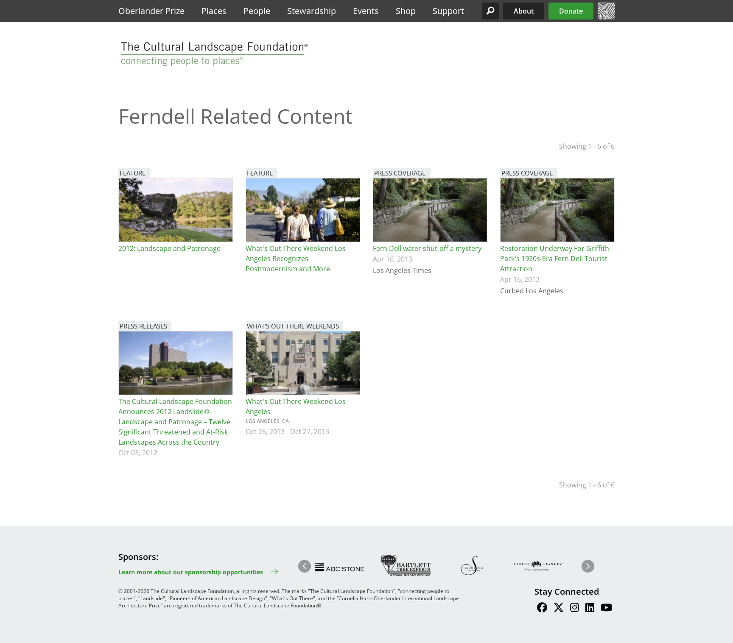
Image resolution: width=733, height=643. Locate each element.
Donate (571, 11)
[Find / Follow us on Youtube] (606, 608)
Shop (406, 11)
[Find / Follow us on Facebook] (542, 608)
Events (366, 11)
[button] (490, 11)
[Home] (606, 17)
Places (214, 11)
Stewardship (311, 11)
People (256, 11)
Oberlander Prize (151, 11)
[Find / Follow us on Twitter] (559, 608)
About (524, 11)
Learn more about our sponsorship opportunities (190, 572)
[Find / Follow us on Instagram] (574, 608)
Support (448, 11)
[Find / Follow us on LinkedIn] (589, 608)
